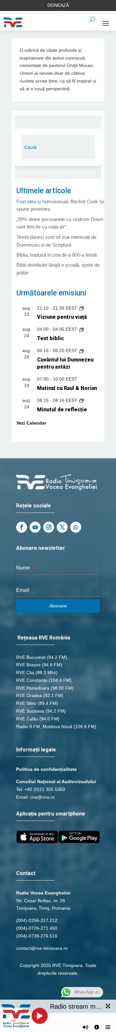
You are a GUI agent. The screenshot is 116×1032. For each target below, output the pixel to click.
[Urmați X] (62, 527)
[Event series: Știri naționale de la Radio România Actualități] (81, 308)
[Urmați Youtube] (35, 527)
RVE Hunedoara (32, 688)
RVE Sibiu (26, 703)
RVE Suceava (30, 711)
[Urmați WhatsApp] (75, 527)
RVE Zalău (27, 718)
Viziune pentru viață (62, 317)
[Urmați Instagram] (48, 527)
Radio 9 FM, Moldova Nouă (44, 726)
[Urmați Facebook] (21, 527)
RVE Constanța (31, 680)
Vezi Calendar (31, 423)
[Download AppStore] (37, 841)
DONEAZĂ (58, 5)
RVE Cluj (25, 672)
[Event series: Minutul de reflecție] (81, 400)
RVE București (30, 657)
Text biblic (50, 338)
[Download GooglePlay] (79, 841)
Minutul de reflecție (62, 409)
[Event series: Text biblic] (81, 329)
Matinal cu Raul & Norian (67, 388)
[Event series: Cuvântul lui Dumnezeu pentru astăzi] (81, 350)
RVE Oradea (29, 695)
